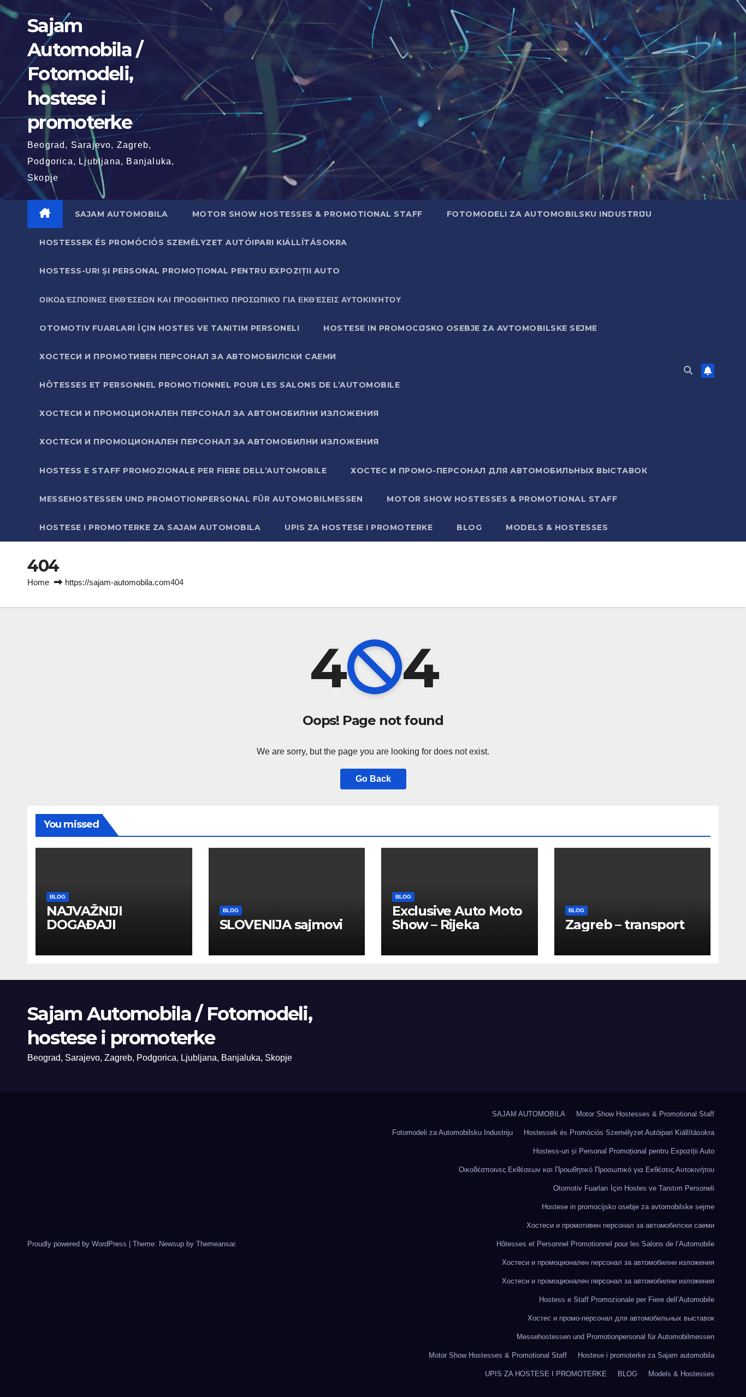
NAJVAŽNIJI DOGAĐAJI (84, 917)
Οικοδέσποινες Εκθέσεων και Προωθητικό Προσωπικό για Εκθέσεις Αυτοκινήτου (220, 300)
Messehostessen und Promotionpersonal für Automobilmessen (201, 499)
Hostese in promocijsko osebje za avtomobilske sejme (460, 328)
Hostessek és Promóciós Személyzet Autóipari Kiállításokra (193, 242)
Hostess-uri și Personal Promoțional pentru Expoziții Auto (189, 271)
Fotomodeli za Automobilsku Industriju (549, 214)
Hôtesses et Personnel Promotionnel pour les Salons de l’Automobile (219, 385)
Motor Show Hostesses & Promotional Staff (307, 214)
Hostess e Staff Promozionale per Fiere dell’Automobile (183, 470)
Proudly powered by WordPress (78, 1244)
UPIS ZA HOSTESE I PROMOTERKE (359, 527)
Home (38, 582)
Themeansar (215, 1244)
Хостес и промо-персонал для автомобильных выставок (499, 470)
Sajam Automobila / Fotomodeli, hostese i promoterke (85, 74)
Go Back (373, 778)
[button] (688, 370)
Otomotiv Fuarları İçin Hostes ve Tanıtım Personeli (169, 328)
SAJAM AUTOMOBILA (121, 214)
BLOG (469, 527)
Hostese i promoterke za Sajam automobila (149, 527)
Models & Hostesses (557, 527)
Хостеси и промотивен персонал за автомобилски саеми (187, 356)
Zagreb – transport (624, 924)
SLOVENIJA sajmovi (281, 924)
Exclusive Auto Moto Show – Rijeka (457, 917)
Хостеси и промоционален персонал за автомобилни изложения (209, 413)
